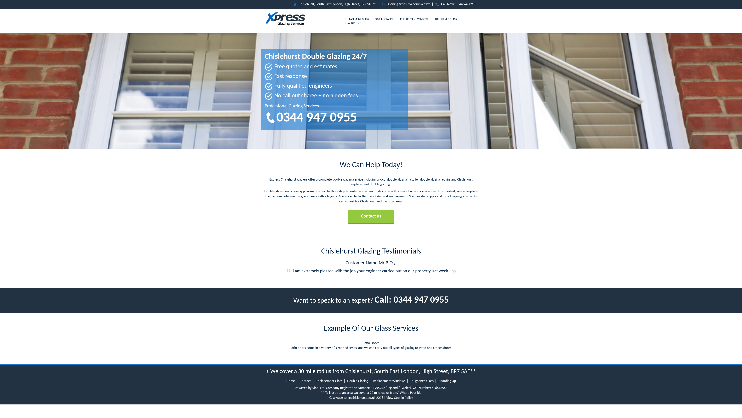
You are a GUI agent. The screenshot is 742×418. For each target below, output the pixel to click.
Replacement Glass (357, 19)
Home (290, 381)
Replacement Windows (414, 19)
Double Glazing (384, 19)
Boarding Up (353, 23)
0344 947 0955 (466, 4)
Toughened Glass (446, 19)
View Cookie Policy (399, 398)
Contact (305, 381)
